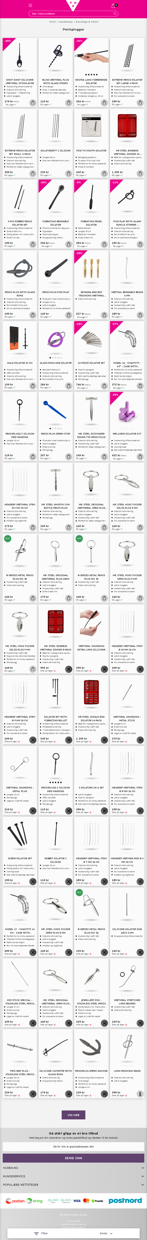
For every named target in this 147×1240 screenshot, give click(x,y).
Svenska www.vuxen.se (73, 1224)
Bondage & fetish (87, 21)
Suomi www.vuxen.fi (73, 1227)
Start (52, 21)
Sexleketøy (66, 21)
